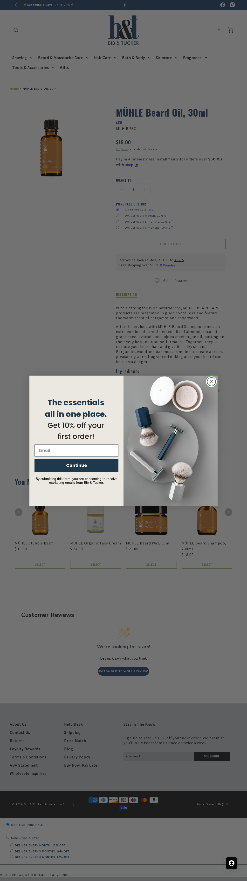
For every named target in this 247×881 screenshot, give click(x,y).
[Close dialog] (211, 382)
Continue (76, 465)
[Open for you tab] (231, 863)
